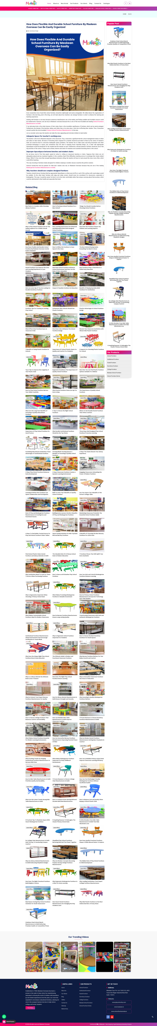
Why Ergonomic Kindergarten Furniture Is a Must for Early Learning (64, 882)
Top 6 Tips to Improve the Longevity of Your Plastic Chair (37, 370)
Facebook (108, 1017)
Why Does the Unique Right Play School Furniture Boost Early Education (37, 657)
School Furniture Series (120, 8)
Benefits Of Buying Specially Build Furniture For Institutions (89, 289)
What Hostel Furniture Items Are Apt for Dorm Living (64, 391)
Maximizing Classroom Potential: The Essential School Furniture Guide (90, 514)
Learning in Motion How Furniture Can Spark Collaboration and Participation (37, 493)
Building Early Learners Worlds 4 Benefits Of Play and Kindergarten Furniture (64, 514)
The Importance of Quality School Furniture (89, 391)
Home (49, 3)
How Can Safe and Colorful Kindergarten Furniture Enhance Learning (91, 575)
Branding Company (126, 1024)
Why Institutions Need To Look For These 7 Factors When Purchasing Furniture (38, 575)
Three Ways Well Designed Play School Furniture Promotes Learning (91, 432)
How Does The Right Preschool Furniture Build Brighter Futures (38, 882)
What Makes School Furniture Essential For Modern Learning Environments (37, 739)
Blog (90, 3)
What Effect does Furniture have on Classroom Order (36, 329)
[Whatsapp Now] (4, 1017)
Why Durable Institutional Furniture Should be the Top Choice (63, 432)
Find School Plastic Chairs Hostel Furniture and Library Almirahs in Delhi (37, 555)
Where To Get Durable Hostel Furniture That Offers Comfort (91, 411)
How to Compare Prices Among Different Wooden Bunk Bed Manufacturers (64, 800)
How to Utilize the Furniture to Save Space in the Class (63, 248)
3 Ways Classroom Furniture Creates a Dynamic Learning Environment (64, 473)
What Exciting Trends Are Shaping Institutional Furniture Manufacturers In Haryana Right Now (38, 760)
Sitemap (63, 1005)
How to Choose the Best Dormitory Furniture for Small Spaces (89, 636)
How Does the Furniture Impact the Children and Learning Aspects (90, 227)
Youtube (112, 1017)
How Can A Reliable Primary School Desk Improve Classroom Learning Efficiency (91, 759)
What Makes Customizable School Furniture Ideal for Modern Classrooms (37, 616)
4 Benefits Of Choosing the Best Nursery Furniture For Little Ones (91, 534)
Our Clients (64, 993)
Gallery (63, 999)
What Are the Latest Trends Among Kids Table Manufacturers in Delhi (38, 800)
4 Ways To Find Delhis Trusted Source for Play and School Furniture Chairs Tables (38, 534)
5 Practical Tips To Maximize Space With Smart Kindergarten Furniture (38, 821)
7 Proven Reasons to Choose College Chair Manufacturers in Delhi (63, 780)
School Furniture (33, 8)
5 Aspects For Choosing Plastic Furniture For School (91, 350)
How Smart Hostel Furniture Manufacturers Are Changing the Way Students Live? (63, 903)
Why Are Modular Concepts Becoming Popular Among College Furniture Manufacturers (63, 862)
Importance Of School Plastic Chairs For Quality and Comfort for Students (64, 350)
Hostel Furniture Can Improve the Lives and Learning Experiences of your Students (37, 269)
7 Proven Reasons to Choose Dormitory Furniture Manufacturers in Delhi (91, 718)
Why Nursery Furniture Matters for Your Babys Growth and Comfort (91, 657)
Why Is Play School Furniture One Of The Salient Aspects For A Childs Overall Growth (38, 228)
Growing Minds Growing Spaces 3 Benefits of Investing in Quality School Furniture (64, 453)
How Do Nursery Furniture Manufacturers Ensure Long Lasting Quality (64, 616)
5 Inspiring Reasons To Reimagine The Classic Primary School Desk (63, 821)
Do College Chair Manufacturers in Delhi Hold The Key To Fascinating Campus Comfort (37, 842)
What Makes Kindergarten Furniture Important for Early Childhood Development (63, 760)
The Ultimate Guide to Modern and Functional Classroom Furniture (62, 657)
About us (56, 3)
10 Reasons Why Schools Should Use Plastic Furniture (63, 309)
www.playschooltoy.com (119, 1002)
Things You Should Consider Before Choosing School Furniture (89, 207)
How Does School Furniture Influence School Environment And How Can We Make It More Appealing (63, 269)
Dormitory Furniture (75, 8)
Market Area (64, 1008)
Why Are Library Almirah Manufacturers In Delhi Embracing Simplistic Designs (37, 861)
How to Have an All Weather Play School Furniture (64, 575)
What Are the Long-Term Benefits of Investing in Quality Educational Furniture (36, 412)
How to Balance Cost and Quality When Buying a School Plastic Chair (91, 800)
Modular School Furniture (103, 8)
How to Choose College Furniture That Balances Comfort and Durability (37, 718)
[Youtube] (129, 3)
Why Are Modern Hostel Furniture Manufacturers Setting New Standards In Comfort (91, 739)
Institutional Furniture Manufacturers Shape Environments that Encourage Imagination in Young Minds (37, 637)
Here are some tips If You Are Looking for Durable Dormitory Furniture (38, 289)
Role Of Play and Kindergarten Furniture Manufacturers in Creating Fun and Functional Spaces (38, 514)
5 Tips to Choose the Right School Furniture (62, 411)
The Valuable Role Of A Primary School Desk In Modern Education (64, 555)
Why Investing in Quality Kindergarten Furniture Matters (90, 698)
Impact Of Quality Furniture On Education (65, 288)
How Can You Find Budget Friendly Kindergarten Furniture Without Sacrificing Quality (89, 780)
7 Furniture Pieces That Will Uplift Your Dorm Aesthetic (91, 555)
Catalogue (106, 3)
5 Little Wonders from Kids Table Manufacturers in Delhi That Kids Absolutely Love (89, 821)
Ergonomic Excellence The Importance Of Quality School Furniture (64, 370)
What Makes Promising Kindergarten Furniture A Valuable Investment (63, 595)
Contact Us (97, 3)
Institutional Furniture (47, 8)
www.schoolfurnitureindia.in (119, 1011)
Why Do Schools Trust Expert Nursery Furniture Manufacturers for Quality (37, 698)
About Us (63, 990)
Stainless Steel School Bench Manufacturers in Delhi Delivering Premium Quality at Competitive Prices (37, 924)
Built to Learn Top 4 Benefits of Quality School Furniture (64, 493)
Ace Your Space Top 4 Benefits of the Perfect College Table (90, 493)
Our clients (83, 3)
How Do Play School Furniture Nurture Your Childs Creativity (37, 391)
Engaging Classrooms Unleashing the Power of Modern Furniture (90, 473)
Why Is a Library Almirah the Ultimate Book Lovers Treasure (37, 677)
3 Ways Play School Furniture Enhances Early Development (37, 473)
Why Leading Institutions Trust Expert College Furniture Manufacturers (90, 882)
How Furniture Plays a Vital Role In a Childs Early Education (90, 268)
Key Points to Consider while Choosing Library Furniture (37, 207)
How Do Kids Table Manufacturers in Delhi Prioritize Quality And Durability (38, 780)
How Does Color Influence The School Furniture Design (63, 329)
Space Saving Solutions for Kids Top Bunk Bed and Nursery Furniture (64, 534)
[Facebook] (125, 3)
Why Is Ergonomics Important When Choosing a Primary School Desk (36, 595)
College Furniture (88, 8)
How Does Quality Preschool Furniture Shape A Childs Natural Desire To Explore (91, 841)
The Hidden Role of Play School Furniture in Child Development (91, 861)
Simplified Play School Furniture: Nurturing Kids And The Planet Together (64, 841)
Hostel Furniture (62, 8)
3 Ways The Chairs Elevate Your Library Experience (91, 452)
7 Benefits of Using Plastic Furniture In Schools (37, 350)
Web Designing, (109, 1024)
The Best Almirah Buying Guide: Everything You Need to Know (88, 248)
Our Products (74, 3)
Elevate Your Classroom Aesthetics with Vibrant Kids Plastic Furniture (91, 329)
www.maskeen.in (119, 1007)
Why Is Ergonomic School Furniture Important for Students (63, 636)
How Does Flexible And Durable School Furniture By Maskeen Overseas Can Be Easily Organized (37, 248)
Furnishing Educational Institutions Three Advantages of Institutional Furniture (38, 452)
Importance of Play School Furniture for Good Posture (38, 432)
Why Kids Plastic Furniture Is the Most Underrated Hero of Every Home (91, 902)
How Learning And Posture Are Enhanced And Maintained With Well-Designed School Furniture (64, 228)
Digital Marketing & (117, 1024)
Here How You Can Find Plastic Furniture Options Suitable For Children (91, 370)
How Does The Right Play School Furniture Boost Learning (62, 677)
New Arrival (64, 3)
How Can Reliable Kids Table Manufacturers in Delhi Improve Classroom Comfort (61, 719)
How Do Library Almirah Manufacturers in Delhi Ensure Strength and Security (64, 698)
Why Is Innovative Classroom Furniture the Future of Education (91, 677)
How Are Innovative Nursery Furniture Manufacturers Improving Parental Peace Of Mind (64, 739)
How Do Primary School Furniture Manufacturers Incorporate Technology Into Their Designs (91, 596)
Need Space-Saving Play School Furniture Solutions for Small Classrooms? (38, 902)
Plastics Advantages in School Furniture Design (91, 309)
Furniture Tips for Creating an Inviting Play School (37, 309)
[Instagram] (34, 957)
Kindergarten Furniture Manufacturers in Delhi (40, 167)
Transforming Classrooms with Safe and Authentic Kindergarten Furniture (91, 616)
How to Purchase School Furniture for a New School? (64, 207)
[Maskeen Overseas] (31, 3)
